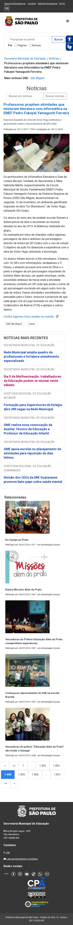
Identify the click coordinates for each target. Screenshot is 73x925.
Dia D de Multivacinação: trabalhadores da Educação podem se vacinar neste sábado (32, 381)
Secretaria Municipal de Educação (25, 58)
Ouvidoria (32, 4)
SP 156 (62, 4)
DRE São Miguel (14, 324)
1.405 (21, 774)
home (32, 324)
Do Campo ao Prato (17, 539)
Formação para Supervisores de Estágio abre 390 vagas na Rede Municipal (33, 407)
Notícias (36, 45)
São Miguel (37, 78)
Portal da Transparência (47, 4)
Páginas (22, 45)
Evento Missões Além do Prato (23, 589)
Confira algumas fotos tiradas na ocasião (31, 316)
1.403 (56, 765)
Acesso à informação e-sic (15, 4)
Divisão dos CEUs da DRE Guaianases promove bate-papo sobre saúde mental (33, 480)
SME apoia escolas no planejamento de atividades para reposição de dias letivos (32, 453)
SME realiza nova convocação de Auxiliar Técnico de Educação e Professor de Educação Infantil (28, 429)
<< (14, 765)
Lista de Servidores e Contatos (22, 859)
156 (8, 852)
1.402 (42, 765)
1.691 (57, 774)
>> (5, 783)
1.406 (35, 774)
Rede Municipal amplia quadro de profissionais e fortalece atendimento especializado (31, 356)
